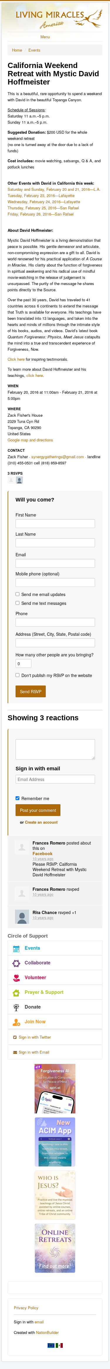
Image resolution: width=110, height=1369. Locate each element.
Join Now (35, 1021)
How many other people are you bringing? (55, 655)
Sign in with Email (33, 1052)
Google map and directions (30, 440)
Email (21, 554)
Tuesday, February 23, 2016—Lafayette (41, 195)
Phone (22, 613)
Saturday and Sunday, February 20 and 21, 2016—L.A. (54, 189)
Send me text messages (43, 603)
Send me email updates (43, 594)
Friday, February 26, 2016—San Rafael (41, 214)
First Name (26, 515)
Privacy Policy (26, 1307)
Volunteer (35, 977)
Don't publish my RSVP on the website (56, 675)
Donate (33, 1006)
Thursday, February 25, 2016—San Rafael (43, 208)
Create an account (41, 822)
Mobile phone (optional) (38, 574)
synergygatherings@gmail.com (57, 456)
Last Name (26, 534)
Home (17, 50)
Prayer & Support (44, 992)
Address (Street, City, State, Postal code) (53, 634)
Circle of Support (28, 936)
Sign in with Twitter (34, 1037)
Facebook (43, 853)
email (39, 1322)
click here (34, 375)
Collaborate (37, 962)
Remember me (35, 798)
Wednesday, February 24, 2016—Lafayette (44, 201)
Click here (16, 359)
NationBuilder (47, 1332)
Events (34, 50)
